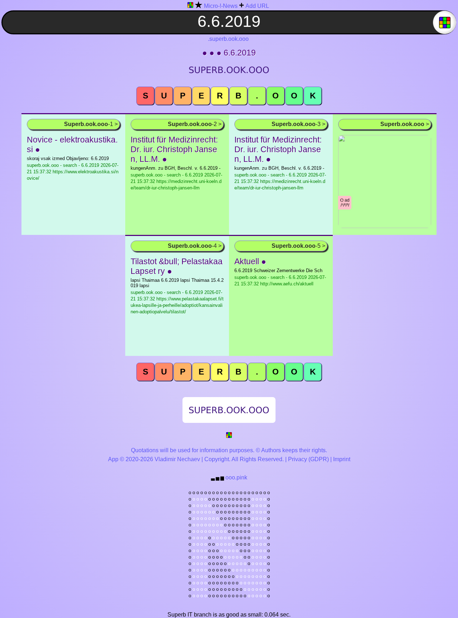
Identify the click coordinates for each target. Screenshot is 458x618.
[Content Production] (229, 436)
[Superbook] (190, 6)
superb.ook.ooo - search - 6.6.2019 (72, 172)
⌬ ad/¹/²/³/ (345, 203)
